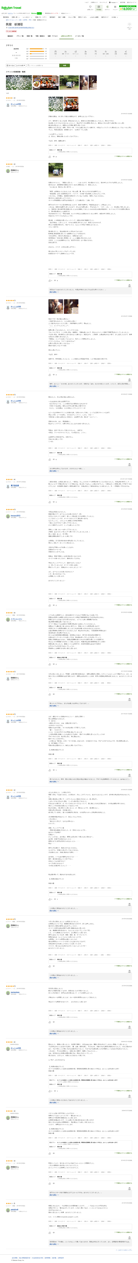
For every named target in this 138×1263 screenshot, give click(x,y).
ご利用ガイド (94, 2)
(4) (40, 36)
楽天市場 (122, 2)
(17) (66, 36)
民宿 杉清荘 (14, 24)
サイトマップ (103, 2)
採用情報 (47, 1258)
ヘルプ (86, 2)
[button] (19, 82)
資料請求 (61, 1258)
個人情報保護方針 (25, 1258)
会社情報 (14, 1258)
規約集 (54, 1258)
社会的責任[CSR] (37, 1258)
